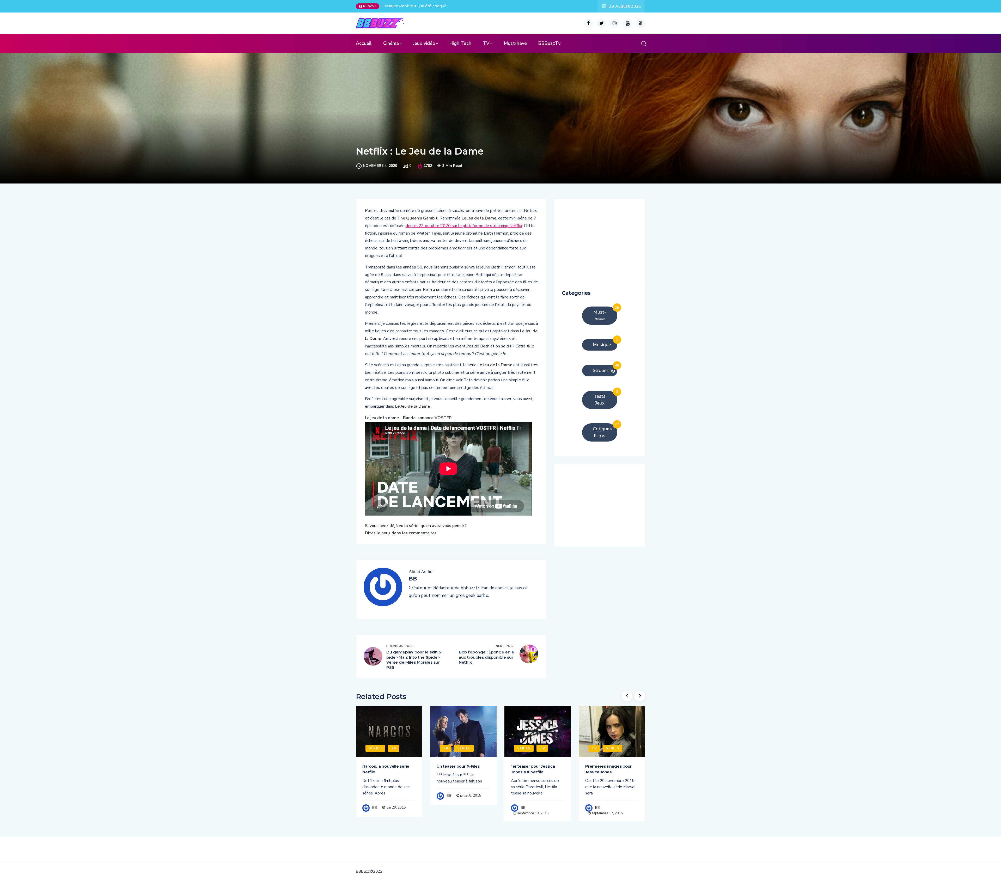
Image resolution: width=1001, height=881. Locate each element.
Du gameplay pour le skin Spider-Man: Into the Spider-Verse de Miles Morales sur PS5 (413, 660)
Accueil (364, 43)
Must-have (515, 43)
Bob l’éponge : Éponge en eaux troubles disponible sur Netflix (486, 657)
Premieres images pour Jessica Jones (608, 769)
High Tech (460, 43)
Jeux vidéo (424, 43)
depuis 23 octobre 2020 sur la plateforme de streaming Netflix (464, 226)
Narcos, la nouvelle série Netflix (385, 769)
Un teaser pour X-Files (458, 766)
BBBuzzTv (549, 43)
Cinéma (391, 43)
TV (486, 43)
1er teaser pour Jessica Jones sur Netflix (533, 769)
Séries (375, 748)
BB (374, 808)
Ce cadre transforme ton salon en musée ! (421, 6)
